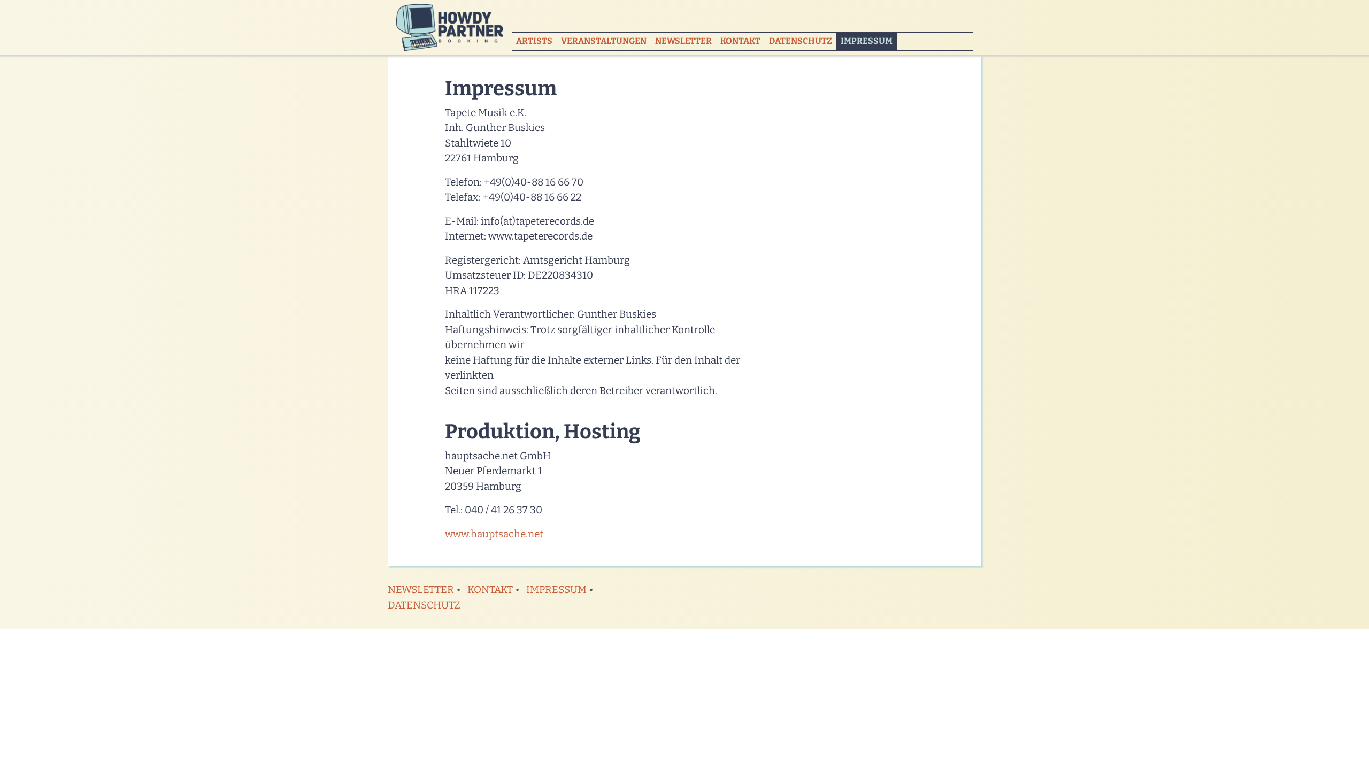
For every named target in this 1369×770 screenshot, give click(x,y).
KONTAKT (740, 41)
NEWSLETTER (683, 41)
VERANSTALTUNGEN (604, 41)
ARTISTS (534, 41)
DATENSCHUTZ (800, 41)
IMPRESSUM (869, 40)
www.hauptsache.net (494, 534)
